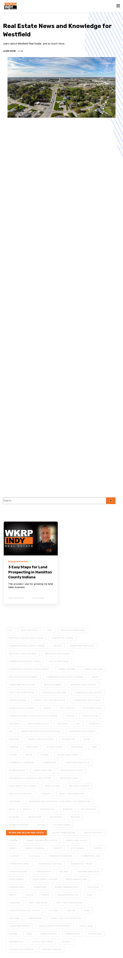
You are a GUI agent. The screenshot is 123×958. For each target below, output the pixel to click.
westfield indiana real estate (26, 638)
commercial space (19, 864)
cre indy (63, 871)
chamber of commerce (21, 762)
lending (13, 747)
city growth (67, 708)
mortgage (32, 747)
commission (49, 762)
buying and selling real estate (26, 832)
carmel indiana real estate (41, 840)
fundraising (35, 918)
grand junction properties (66, 918)
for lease (14, 918)
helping (13, 934)
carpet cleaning (34, 848)
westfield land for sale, (23, 653)
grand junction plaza (41, 739)
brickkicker (35, 817)
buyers (44, 755)
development (16, 879)
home (29, 934)
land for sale (52, 786)
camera (13, 840)
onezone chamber (79, 786)
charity (57, 848)
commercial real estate (88, 692)
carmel (47, 708)
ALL (10, 630)
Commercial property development (29, 669)
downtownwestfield (67, 887)
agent (95, 677)
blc (78, 724)
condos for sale (18, 871)
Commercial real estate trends (27, 646)
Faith (12, 809)
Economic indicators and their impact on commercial (59, 801)
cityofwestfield (92, 708)
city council (77, 848)
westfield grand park (73, 630)
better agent (88, 809)
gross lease (86, 926)
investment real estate (22, 786)
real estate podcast (20, 794)
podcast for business (21, 949)
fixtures (53, 910)
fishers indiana (17, 700)
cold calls (34, 856)
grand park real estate (22, 685)
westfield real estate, (58, 653)
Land (94, 747)
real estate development (23, 677)
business (94, 724)
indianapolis (16, 941)
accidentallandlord (54, 692)
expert (46, 895)
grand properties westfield (55, 926)
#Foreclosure (54, 747)
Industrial (77, 747)
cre (11, 731)
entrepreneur (17, 770)
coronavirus (43, 871)
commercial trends (81, 864)
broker (57, 646)
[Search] (111, 500)
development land (76, 879)
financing (14, 903)
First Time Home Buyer (21, 692)
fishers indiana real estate (24, 910)
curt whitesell (29, 630)
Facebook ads (90, 716)
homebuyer (68, 739)
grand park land (93, 669)
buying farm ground (63, 832)
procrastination (51, 949)
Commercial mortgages (87, 700)
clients (97, 848)
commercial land (90, 856)
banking (68, 809)
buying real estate (68, 755)
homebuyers (95, 934)
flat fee (71, 910)
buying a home (62, 825)
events (29, 895)
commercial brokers (60, 856)
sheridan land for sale (83, 685)
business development (21, 708)
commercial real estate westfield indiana (33, 716)
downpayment (17, 887)
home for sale (49, 934)
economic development (82, 731)
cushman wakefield (88, 871)
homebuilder (72, 934)
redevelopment (53, 685)
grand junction (42, 770)
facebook (14, 739)
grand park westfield (82, 646)
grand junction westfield (50, 700)
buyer (29, 755)
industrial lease (69, 778)
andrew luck (47, 809)
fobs (86, 910)
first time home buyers (69, 903)
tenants (46, 794)
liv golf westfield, (42, 941)
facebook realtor (68, 895)
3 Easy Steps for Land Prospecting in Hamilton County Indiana (30, 572)
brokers (75, 817)
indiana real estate (71, 770)
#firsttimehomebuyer (71, 794)
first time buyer (38, 903)
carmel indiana (66, 669)
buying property (93, 832)
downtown (40, 887)
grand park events (19, 926)
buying (41, 825)
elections (93, 887)
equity (12, 895)
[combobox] (54, 500)
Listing (13, 755)
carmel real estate (77, 840)
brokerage (56, 817)
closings (14, 856)
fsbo (49, 630)
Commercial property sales (24, 661)
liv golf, (66, 941)
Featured (14, 724)
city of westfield (59, 661)
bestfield (62, 724)
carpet (13, 848)
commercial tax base (50, 864)
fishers (70, 716)
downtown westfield (77, 762)
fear (89, 895)
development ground (45, 879)
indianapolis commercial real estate (30, 778)
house (86, 739)
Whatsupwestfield (38, 724)
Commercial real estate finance (64, 677)
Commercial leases (62, 638)
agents (27, 809)
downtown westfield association (40, 731)
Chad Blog (14, 801)
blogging (14, 817)
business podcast (19, 825)
